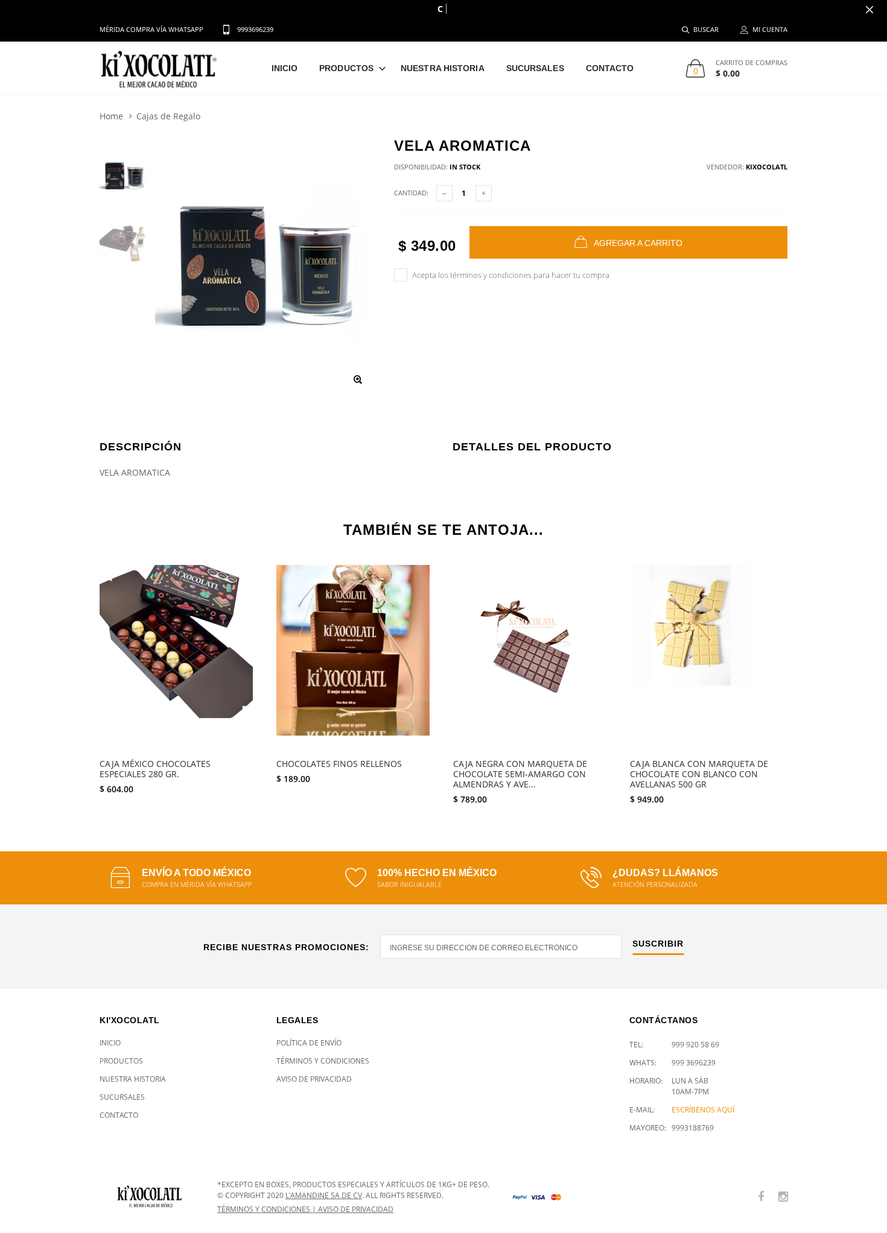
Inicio (285, 68)
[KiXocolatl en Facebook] (760, 1197)
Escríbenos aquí (703, 1110)
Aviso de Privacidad (314, 1079)
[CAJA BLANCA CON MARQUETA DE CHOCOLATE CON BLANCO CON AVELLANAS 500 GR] (709, 658)
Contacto (610, 68)
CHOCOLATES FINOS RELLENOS (339, 764)
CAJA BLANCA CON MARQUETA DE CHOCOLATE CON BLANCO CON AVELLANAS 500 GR (699, 774)
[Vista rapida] (241, 580)
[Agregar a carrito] (356, 804)
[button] (310, 804)
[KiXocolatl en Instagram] (783, 1197)
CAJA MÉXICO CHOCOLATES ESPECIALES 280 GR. (155, 769)
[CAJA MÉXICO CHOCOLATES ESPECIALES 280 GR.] (179, 658)
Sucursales (535, 68)
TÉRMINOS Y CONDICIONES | (267, 1209)
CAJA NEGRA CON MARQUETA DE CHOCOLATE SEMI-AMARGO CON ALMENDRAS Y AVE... (520, 774)
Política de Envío (309, 1043)
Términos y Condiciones (322, 1061)
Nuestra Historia (443, 68)
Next (813, 679)
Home (111, 116)
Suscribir (658, 943)
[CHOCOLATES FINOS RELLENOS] (355, 658)
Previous (73, 679)
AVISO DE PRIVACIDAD (355, 1209)
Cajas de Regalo (168, 116)
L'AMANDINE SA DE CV (323, 1195)
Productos (346, 68)
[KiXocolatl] (149, 1196)
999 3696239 (694, 1063)
